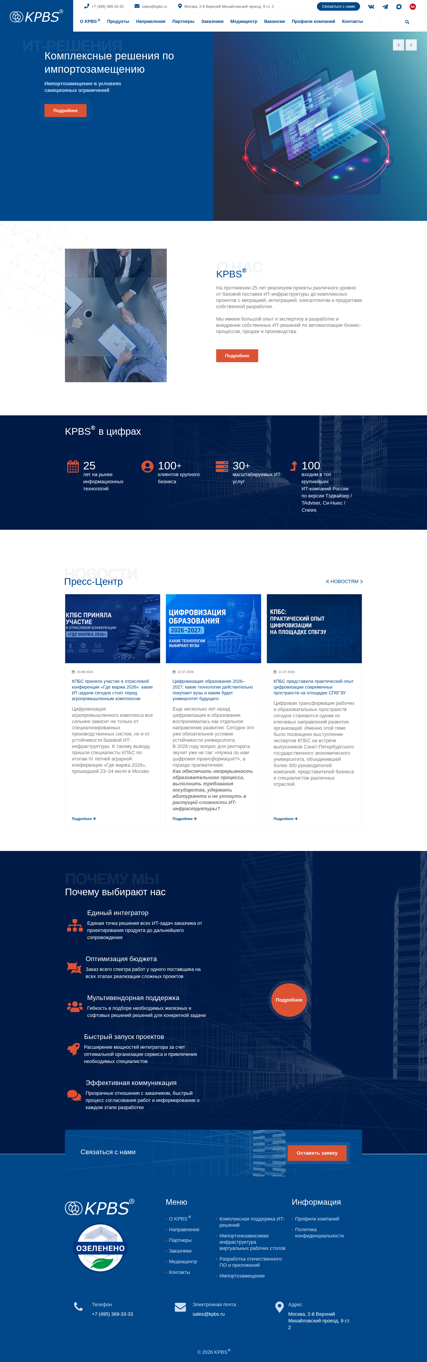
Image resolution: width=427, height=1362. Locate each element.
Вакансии (274, 21)
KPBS (231, 274)
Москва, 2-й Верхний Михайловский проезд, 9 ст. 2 (229, 6)
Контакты (352, 21)
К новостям (342, 581)
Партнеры (183, 21)
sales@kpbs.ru (154, 6)
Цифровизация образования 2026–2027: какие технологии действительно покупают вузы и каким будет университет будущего (213, 690)
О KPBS (90, 21)
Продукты (118, 21)
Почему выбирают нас (115, 891)
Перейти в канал (368, 1345)
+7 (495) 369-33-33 (107, 6)
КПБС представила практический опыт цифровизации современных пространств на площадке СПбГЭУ (314, 687)
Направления (150, 21)
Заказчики (180, 1251)
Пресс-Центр (93, 581)
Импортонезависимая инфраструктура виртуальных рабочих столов (253, 1242)
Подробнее (65, 110)
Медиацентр (243, 21)
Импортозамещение (242, 1276)
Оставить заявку (317, 1153)
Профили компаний (313, 21)
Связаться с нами (338, 6)
